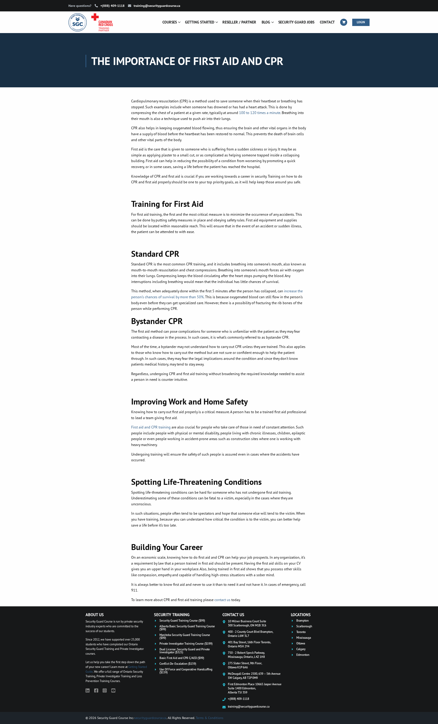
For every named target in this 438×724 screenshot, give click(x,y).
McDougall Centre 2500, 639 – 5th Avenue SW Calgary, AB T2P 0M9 (254, 676)
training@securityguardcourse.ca (156, 6)
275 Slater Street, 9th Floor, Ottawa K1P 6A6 (245, 665)
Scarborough (304, 626)
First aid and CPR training (151, 427)
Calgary (300, 649)
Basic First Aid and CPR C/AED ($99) (181, 658)
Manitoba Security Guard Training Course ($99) (184, 636)
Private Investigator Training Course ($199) (186, 643)
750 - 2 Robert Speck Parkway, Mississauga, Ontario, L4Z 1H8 (246, 655)
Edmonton (302, 654)
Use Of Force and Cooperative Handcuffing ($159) (185, 671)
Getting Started (199, 22)
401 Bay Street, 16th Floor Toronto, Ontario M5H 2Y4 (249, 644)
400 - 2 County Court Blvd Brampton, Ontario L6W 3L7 (250, 634)
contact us (222, 599)
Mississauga (303, 637)
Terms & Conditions (209, 718)
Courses (169, 22)
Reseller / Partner (239, 22)
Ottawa (300, 643)
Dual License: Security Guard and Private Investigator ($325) (184, 651)
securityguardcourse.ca (150, 718)
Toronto (301, 632)
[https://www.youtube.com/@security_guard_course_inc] (113, 690)
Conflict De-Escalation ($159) (177, 663)
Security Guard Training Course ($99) (182, 620)
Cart (343, 22)
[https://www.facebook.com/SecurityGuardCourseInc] (96, 690)
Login (361, 22)
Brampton (302, 620)
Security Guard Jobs (296, 22)
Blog (266, 22)
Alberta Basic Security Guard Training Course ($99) (187, 628)
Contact (327, 22)
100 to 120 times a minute (259, 112)
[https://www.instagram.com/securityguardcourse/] (105, 690)
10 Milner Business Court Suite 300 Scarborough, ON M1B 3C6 (247, 623)
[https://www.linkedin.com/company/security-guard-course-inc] (88, 690)
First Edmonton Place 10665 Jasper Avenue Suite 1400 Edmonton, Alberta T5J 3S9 (255, 688)
